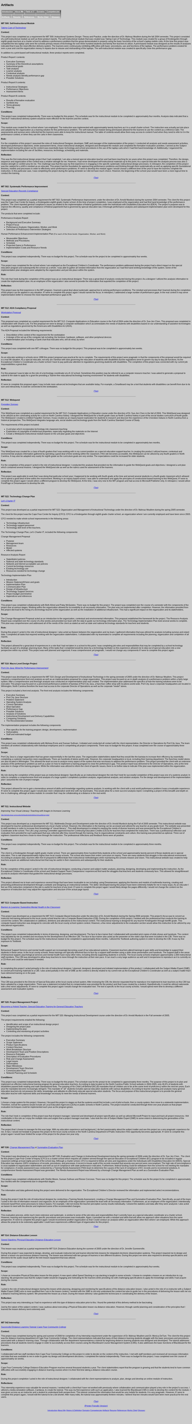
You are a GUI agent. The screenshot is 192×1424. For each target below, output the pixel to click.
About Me (62, 1410)
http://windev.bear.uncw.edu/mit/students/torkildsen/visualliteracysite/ (25, 815)
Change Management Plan (22, 1147)
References (122, 1410)
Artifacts (106, 1410)
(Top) (96, 178)
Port (3, 668)
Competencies (96, 1410)
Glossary (141, 1410)
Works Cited (132, 1410)
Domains (86, 1410)
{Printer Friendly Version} (96, 1406)
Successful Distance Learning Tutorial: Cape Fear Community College (33, 1327)
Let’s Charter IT (8, 501)
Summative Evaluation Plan (50, 1147)
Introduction (52, 1410)
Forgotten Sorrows (9, 404)
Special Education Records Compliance (19, 191)
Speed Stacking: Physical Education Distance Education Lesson (31, 1240)
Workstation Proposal (11, 312)
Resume (113, 1410)
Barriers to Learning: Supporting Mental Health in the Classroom (30, 907)
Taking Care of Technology (13, 28)
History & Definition (74, 1410)
